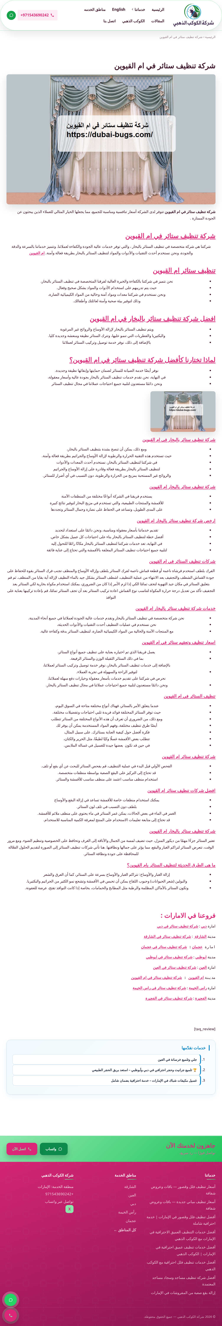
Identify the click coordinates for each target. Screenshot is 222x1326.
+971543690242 (59, 1193)
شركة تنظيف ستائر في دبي (177, 926)
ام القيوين (37, 252)
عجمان (197, 946)
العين (203, 967)
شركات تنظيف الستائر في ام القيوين (182, 561)
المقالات (157, 20)
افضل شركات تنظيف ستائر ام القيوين (181, 790)
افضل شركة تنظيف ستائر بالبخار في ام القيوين (152, 318)
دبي (204, 926)
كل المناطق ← (125, 1229)
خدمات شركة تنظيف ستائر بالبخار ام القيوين (175, 608)
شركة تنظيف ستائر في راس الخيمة (159, 987)
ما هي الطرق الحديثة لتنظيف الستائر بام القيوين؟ (171, 865)
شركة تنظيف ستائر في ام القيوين (170, 235)
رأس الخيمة (127, 1212)
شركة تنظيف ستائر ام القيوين (188, 756)
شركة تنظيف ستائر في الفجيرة (168, 998)
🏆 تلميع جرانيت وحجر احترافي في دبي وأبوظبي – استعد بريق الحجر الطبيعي (144, 1070)
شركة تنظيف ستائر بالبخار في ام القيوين (178, 439)
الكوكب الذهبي (133, 20)
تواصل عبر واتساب (59, 1201)
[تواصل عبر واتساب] (11, 15)
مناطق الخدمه (95, 9)
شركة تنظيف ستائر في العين (174, 967)
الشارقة (200, 936)
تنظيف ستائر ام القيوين (184, 270)
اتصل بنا (109, 20)
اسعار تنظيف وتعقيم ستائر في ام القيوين (178, 642)
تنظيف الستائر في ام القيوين (189, 696)
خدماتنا (140, 9)
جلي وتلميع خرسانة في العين (177, 1059)
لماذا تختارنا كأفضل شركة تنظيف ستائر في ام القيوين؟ (142, 359)
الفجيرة (201, 998)
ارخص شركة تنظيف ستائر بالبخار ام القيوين (176, 520)
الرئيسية (158, 9)
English (118, 9)
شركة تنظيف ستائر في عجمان (164, 946)
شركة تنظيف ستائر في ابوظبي (169, 956)
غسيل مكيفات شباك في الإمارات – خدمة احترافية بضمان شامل (154, 1080)
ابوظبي (201, 956)
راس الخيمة (198, 987)
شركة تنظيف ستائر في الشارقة (167, 936)
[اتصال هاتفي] (10, 1315)
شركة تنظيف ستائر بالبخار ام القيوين (182, 487)
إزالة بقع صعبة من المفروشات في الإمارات (183, 1292)
